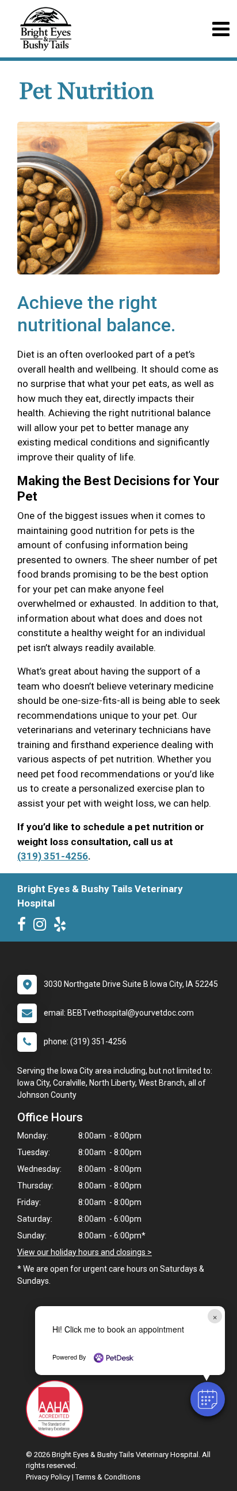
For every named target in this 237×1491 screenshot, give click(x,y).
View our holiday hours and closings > (84, 1252)
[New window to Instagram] (42, 926)
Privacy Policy (48, 1477)
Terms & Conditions (107, 1477)
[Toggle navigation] (221, 29)
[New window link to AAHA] (57, 1409)
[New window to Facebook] (24, 926)
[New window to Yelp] (62, 926)
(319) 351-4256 (52, 856)
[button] (207, 1399)
